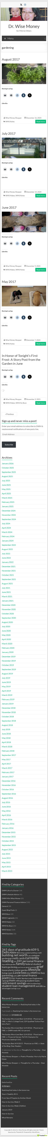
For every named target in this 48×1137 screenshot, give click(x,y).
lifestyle (34, 969)
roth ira (29, 983)
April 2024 (6, 528)
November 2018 (9, 712)
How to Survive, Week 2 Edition (14, 1106)
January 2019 (7, 703)
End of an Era (7, 1082)
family (20, 964)
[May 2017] (24, 287)
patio (15, 976)
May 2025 (6, 489)
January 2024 (7, 540)
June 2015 (6, 858)
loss (23, 973)
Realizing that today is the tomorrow (27, 1011)
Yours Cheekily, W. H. (10, 1094)
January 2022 (7, 562)
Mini (28, 973)
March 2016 (7, 819)
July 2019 (6, 678)
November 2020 (9, 609)
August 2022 (7, 549)
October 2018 (8, 716)
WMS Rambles (7, 934)
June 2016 (6, 806)
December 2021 (8, 566)
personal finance (27, 975)
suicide (39, 986)
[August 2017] (24, 64)
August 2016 (7, 798)
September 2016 (9, 794)
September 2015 (9, 845)
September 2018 (9, 721)
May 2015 (6, 862)
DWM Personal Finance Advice (14, 902)
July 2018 (6, 729)
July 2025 (6, 480)
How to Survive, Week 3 (11, 1102)
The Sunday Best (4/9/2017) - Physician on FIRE (20, 1043)
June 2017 (9, 207)
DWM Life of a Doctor (10, 890)
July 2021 (6, 588)
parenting (7, 975)
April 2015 (6, 866)
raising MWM (8, 980)
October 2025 (8, 468)
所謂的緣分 (6, 1086)
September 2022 (9, 545)
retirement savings (14, 983)
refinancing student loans (28, 980)
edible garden (10, 964)
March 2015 (7, 871)
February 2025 (8, 502)
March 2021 (7, 596)
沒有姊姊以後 (16, 1015)
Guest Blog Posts (8, 910)
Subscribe (9, 444)
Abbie (12, 952)
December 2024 (8, 510)
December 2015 (8, 832)
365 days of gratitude (16, 949)
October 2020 (8, 613)
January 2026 (7, 463)
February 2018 (8, 751)
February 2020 (8, 648)
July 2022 (6, 553)
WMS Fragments (8, 918)
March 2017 (7, 768)
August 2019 (7, 673)
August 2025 (7, 476)
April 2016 (6, 815)
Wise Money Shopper (13, 118)
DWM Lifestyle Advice (10, 894)
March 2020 (7, 643)
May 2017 (9, 282)
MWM (34, 972)
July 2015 (6, 854)
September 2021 (9, 579)
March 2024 (7, 532)
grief (40, 967)
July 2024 (6, 523)
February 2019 (8, 699)
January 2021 (7, 601)
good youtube (31, 967)
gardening (12, 967)
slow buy (36, 983)
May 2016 (6, 811)
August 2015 (7, 849)
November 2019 (9, 661)
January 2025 (7, 506)
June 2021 (6, 592)
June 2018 (6, 733)
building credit (36, 953)
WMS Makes (10, 195)
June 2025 (6, 485)
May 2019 (6, 686)
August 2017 (11, 59)
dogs (3, 964)
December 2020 (8, 605)
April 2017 (6, 763)
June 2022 (6, 558)
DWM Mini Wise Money (11, 898)
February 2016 (8, 824)
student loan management (18, 985)
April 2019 (6, 691)
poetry (6, 978)
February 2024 (8, 536)
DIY (15, 961)
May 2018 (6, 738)
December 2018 (8, 708)
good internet (21, 967)
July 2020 (6, 626)
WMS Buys (6, 914)
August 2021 (7, 583)
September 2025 (9, 472)
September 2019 (9, 669)
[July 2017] (24, 139)
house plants (8, 970)
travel (19, 988)
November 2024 (9, 515)
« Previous (9, 414)
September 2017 (9, 755)
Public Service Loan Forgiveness (29, 978)
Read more (41, 121)
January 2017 (7, 776)
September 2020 (9, 618)
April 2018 (6, 742)
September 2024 (9, 519)
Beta (19, 953)
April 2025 (6, 493)
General (5, 906)
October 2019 (8, 665)
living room (7, 973)
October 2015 (8, 841)
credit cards (18, 958)
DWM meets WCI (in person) (19, 1030)
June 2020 (6, 631)
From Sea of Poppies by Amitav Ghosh (16, 1098)
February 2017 (8, 772)
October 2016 (8, 789)
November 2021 (9, 570)
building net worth (14, 955)
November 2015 (9, 836)
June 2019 (6, 682)
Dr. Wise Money (24, 26)
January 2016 (7, 828)
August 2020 (7, 622)
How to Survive (8, 1114)
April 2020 (6, 639)
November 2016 (9, 785)
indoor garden (21, 970)
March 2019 (7, 695)
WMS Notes (10, 121)
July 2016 (6, 802)
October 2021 (8, 575)
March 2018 (7, 746)
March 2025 (7, 498)
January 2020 (7, 652)
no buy (41, 972)
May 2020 (6, 635)
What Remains (7, 1118)
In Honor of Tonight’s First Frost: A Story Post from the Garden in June (21, 359)
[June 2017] (24, 213)
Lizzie (17, 972)
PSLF (13, 978)
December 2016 (8, 781)
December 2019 (8, 656)
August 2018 (7, 725)
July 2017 (9, 133)
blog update (25, 953)
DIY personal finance (30, 961)
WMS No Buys (21, 403)
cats (29, 956)
